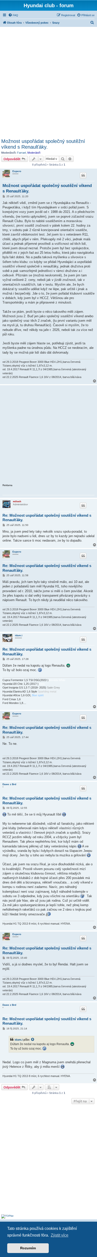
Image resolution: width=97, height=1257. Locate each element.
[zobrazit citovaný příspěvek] (33, 1039)
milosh (17, 501)
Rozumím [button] (28, 1248)
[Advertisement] (48, 81)
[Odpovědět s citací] (83, 175)
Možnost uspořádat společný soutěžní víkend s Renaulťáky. (43, 144)
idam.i (18, 635)
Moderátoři (33, 152)
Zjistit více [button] (59, 1235)
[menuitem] (13, 15)
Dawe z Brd (9, 784)
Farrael (21, 152)
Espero (16, 171)
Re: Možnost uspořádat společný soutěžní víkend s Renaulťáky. (46, 517)
